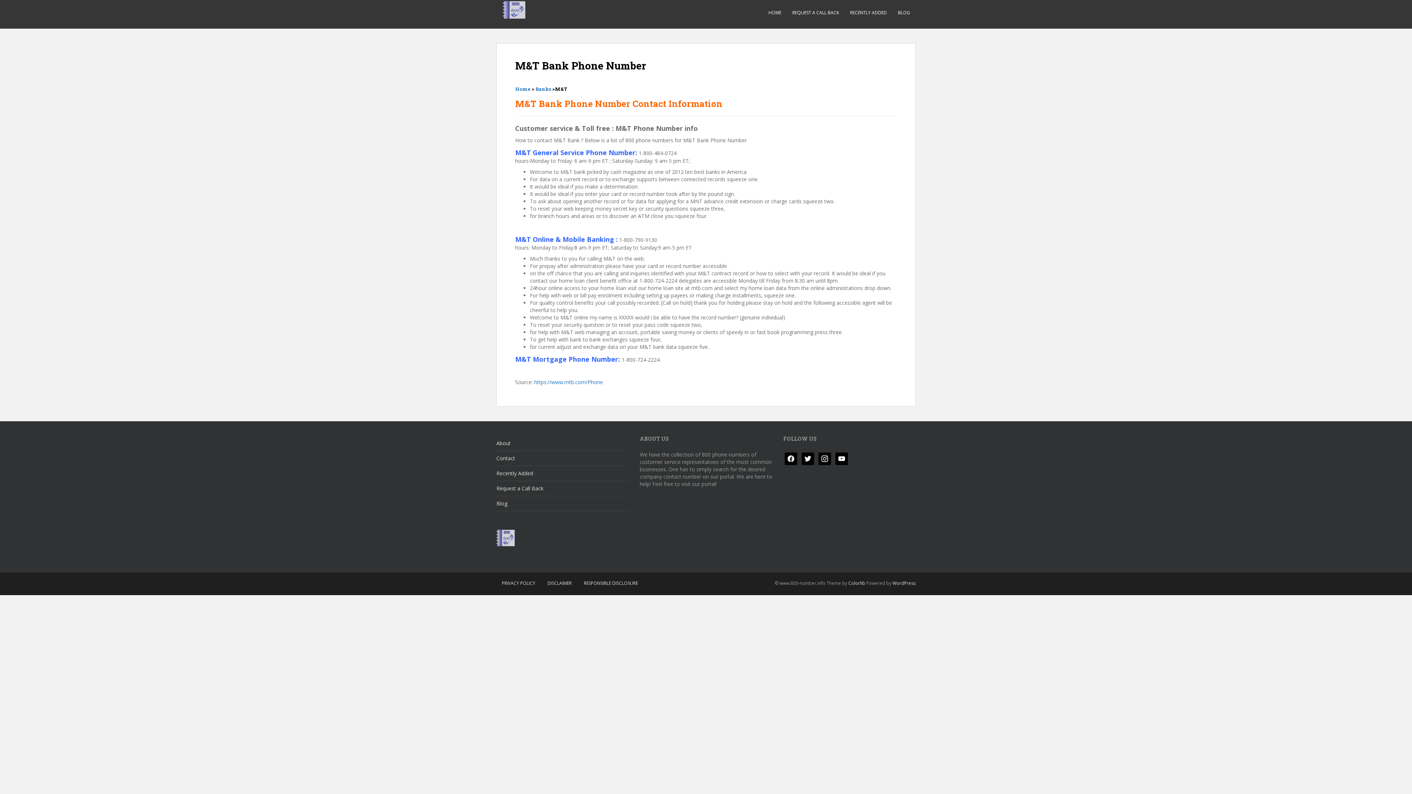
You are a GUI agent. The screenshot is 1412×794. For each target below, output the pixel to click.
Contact (505, 458)
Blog (904, 13)
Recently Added (868, 13)
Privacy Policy (518, 583)
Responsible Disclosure (611, 583)
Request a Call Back (815, 13)
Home (775, 13)
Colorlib (856, 583)
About (503, 443)
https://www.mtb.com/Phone (568, 382)
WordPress (904, 583)
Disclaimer (560, 583)
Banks (543, 89)
